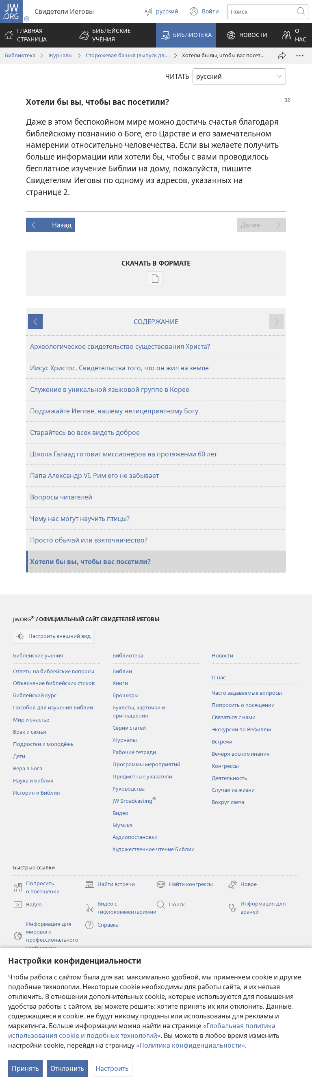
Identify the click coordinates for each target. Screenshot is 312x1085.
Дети (19, 756)
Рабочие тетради (134, 752)
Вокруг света (228, 802)
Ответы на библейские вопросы (53, 671)
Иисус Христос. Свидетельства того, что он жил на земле (119, 367)
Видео (120, 813)
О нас (218, 677)
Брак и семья (29, 731)
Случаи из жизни (233, 789)
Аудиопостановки (135, 837)
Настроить (112, 1068)
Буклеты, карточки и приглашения (139, 711)
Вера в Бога (27, 768)
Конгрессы (225, 765)
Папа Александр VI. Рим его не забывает (94, 475)
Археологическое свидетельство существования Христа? (120, 346)
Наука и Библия (33, 780)
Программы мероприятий (146, 764)
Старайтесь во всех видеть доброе (85, 432)
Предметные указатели (142, 776)
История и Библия (36, 792)
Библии (122, 671)
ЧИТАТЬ (177, 76)
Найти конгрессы (184, 884)
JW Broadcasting (134, 800)
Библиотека (20, 55)
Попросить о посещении (243, 705)
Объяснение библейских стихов (54, 683)
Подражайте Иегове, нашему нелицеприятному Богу (114, 410)
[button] (112, 35)
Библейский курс (34, 695)
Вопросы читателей (61, 497)
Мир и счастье (31, 719)
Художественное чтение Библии (154, 849)
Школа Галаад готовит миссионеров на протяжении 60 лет (123, 454)
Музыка (122, 825)
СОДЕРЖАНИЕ (156, 321)
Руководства (129, 788)
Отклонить (67, 1068)
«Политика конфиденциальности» (190, 1045)
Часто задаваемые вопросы (247, 692)
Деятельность (229, 778)
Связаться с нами (234, 717)
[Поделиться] (282, 56)
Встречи (222, 741)
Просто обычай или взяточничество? (88, 540)
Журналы (60, 55)
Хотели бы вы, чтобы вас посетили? (90, 561)
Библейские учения (38, 655)
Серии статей (129, 727)
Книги (120, 683)
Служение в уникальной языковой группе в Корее (109, 389)
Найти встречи (109, 884)
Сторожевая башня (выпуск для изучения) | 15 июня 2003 (127, 55)
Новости (222, 655)
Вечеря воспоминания (241, 753)
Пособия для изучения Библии (53, 707)
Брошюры (126, 695)
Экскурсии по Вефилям (241, 729)
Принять (25, 1068)
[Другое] (299, 56)
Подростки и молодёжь (43, 744)
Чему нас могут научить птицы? (80, 518)
